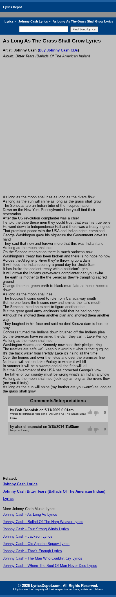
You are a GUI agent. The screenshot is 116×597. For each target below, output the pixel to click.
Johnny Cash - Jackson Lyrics (27, 536)
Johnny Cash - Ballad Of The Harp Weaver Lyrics (43, 522)
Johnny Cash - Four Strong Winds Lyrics (36, 529)
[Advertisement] (58, 134)
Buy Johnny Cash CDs (58, 50)
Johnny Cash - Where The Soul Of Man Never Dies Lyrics (50, 566)
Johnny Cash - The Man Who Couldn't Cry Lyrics (42, 558)
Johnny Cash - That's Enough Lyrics (32, 551)
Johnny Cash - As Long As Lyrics (30, 514)
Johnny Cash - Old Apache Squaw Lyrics (36, 544)
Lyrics (9, 21)
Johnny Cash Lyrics (33, 21)
